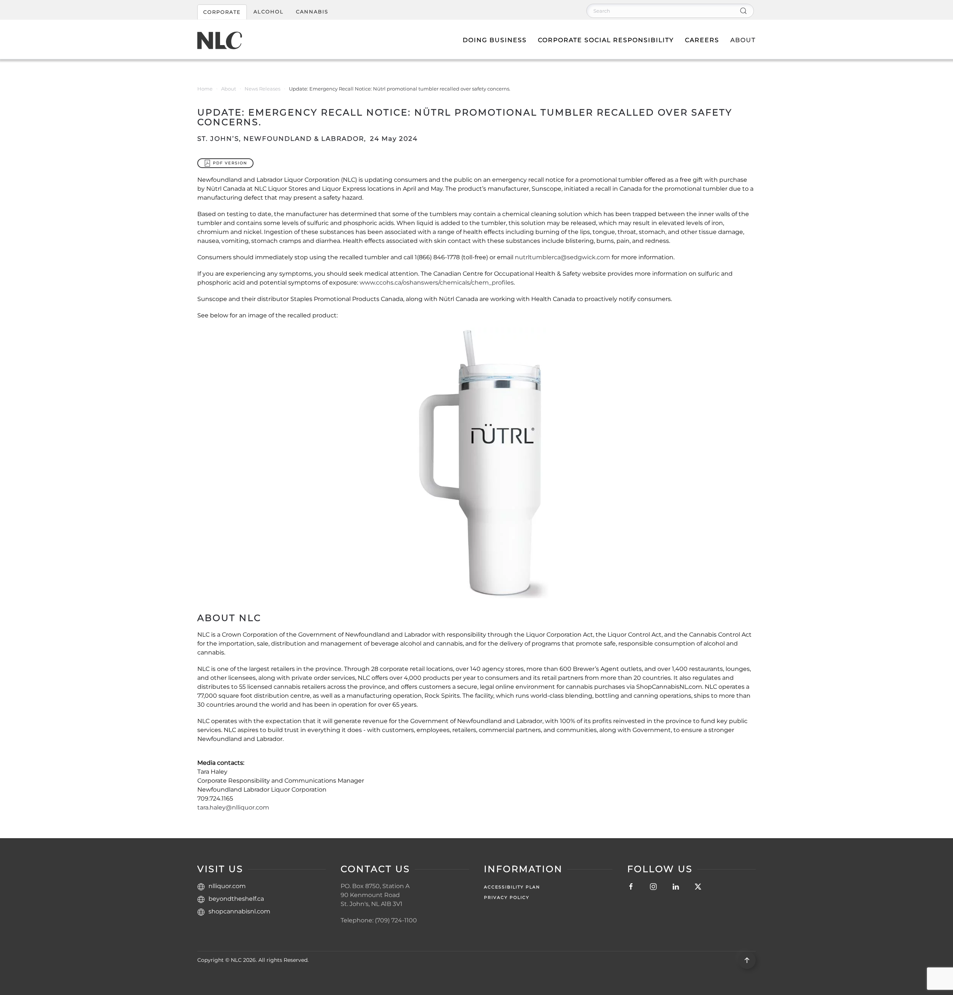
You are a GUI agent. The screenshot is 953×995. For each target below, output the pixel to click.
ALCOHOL (269, 12)
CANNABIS (312, 12)
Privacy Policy (506, 897)
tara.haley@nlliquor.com (233, 807)
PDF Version (230, 163)
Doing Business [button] (495, 40)
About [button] (743, 40)
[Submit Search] (743, 11)
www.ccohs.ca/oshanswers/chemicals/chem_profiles (437, 282)
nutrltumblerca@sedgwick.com (562, 257)
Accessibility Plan (512, 887)
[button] (747, 960)
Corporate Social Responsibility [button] (606, 40)
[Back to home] (219, 40)
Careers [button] (702, 40)
